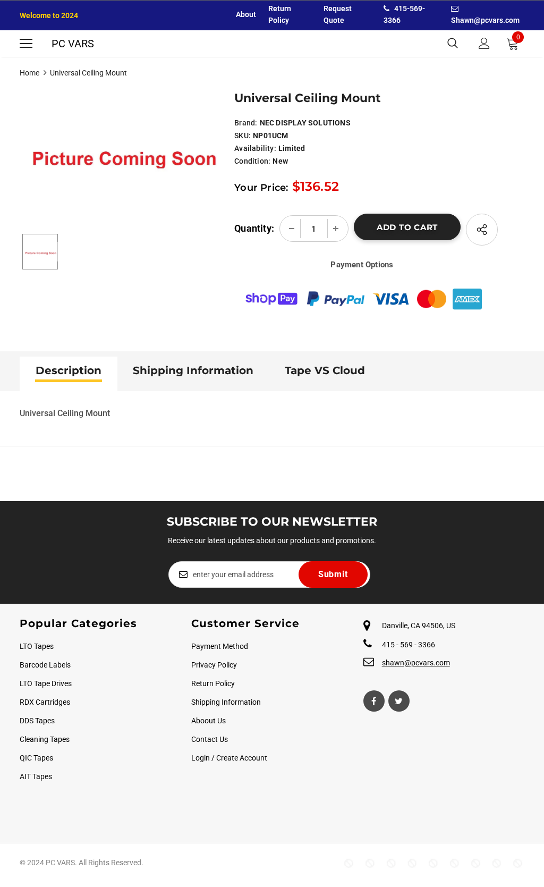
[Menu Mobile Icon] (26, 43)
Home (29, 73)
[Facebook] (374, 701)
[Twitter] (399, 701)
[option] (122, 150)
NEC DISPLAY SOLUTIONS (305, 123)
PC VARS (73, 43)
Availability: (255, 148)
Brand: (245, 123)
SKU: (242, 135)
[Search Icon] (452, 43)
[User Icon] (484, 43)
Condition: (252, 161)
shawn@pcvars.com (416, 662)
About (246, 14)
